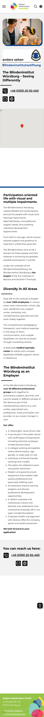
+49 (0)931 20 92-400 (24, 90)
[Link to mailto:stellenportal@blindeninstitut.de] (5, 99)
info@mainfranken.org (14, 714)
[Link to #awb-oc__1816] (40, 6)
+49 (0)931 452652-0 (13, 710)
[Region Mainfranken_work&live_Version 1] (20, 6)
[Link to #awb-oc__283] (4, 6)
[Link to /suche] (35, 6)
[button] (22, 126)
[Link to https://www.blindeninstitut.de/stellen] (11, 99)
